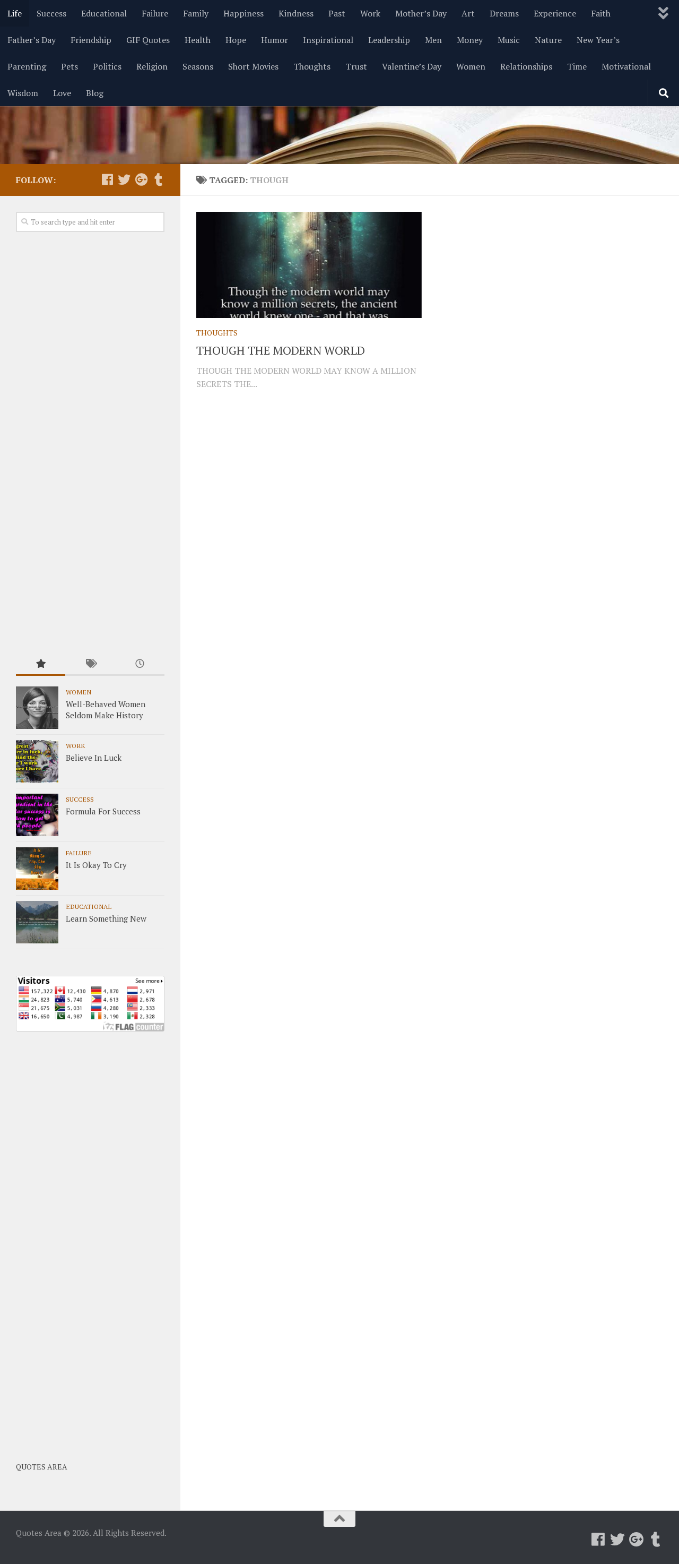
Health (198, 40)
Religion (152, 66)
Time (577, 66)
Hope (235, 40)
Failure (155, 13)
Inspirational (328, 40)
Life (14, 13)
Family (195, 13)
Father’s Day (31, 40)
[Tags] (90, 664)
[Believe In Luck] (37, 761)
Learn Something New (106, 918)
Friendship (91, 40)
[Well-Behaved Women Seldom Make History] (37, 707)
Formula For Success (103, 811)
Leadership (389, 40)
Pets (69, 66)
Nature (548, 40)
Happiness (243, 13)
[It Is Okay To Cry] (37, 868)
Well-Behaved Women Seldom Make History (105, 709)
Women (470, 66)
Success (51, 13)
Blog (94, 93)
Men (433, 40)
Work (370, 13)
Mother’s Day (421, 13)
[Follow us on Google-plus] (141, 179)
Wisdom (22, 93)
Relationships (526, 66)
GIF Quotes (148, 40)
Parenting (26, 66)
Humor (274, 40)
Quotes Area (41, 1467)
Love (62, 93)
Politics (107, 66)
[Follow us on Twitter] (124, 179)
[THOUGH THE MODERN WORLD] (309, 265)
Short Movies (253, 66)
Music (509, 40)
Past (336, 13)
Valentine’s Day (411, 66)
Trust (356, 66)
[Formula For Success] (37, 815)
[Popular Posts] (40, 664)
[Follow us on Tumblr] (158, 179)
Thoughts (311, 66)
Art (468, 13)
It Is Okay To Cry (96, 865)
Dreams (504, 13)
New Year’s (598, 40)
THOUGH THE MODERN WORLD (280, 350)
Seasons (197, 66)
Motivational (626, 66)
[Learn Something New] (37, 922)
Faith (601, 13)
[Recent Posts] (139, 664)
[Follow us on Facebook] (107, 179)
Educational (104, 13)
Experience (555, 13)
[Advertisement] (90, 443)
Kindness (296, 13)
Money (470, 40)
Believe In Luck (93, 757)
